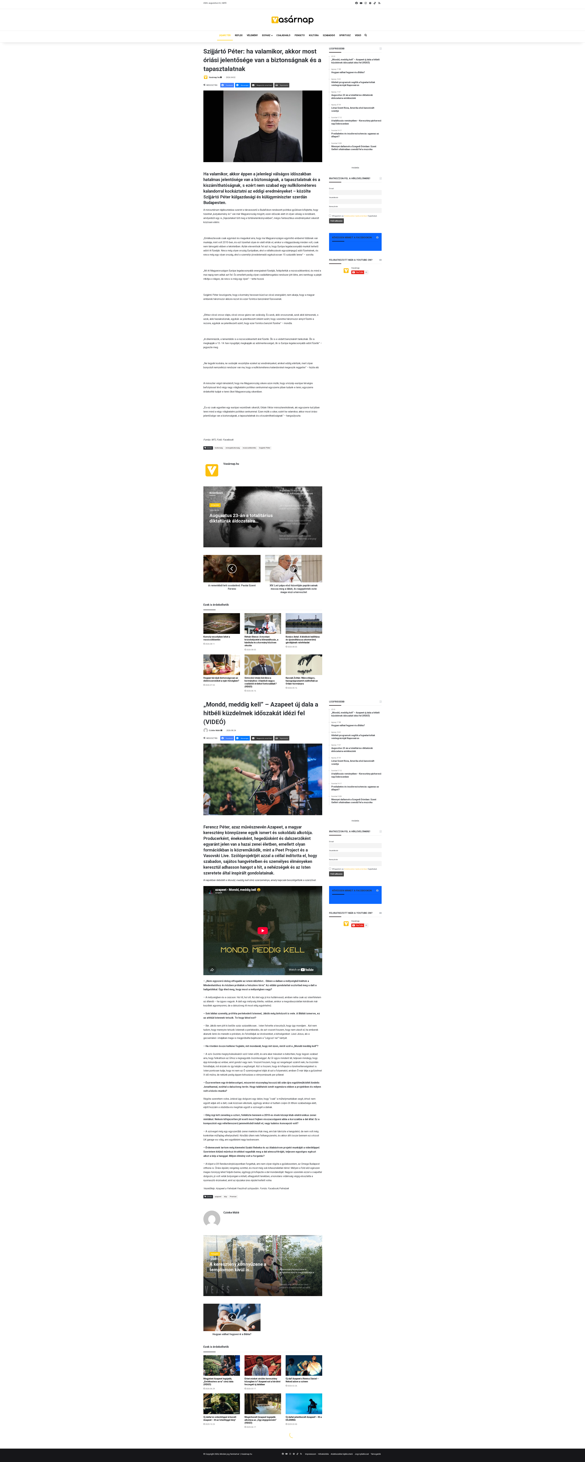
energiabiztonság (233, 448)
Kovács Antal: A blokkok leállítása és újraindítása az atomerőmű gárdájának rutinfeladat (303, 640)
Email (331, 188)
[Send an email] (221, 77)
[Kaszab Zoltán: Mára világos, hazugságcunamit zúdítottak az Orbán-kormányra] (304, 664)
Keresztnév (333, 206)
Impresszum (310, 1454)
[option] (262, 516)
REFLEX (239, 35)
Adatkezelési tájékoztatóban (355, 216)
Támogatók (376, 1454)
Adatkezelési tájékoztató (342, 1454)
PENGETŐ (300, 35)
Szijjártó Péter (264, 448)
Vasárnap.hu (214, 77)
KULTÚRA (314, 35)
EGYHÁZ (266, 35)
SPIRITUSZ (345, 35)
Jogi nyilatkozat (362, 1454)
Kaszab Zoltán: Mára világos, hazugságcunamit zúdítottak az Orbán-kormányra (302, 681)
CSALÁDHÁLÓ (283, 35)
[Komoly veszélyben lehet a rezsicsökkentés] (221, 623)
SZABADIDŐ (329, 35)
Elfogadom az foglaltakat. (354, 216)
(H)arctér (215, 505)
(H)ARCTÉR (225, 35)
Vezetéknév (333, 197)
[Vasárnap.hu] (292, 20)
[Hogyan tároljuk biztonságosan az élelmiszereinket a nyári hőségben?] (221, 664)
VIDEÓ (358, 35)
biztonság (219, 448)
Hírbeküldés (323, 1454)
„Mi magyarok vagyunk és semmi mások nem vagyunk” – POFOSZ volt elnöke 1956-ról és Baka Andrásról (241, 518)
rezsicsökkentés (249, 448)
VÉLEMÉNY (252, 35)
